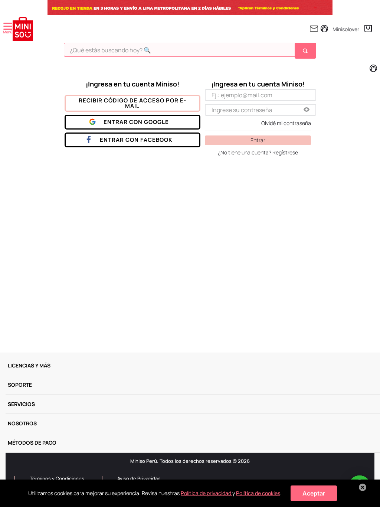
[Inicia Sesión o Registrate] (338, 28)
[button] (306, 110)
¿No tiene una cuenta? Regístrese (258, 153)
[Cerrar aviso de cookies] (362, 487)
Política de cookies (258, 493)
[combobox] (190, 52)
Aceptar (313, 493)
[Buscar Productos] (306, 50)
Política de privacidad (206, 493)
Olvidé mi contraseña (286, 123)
